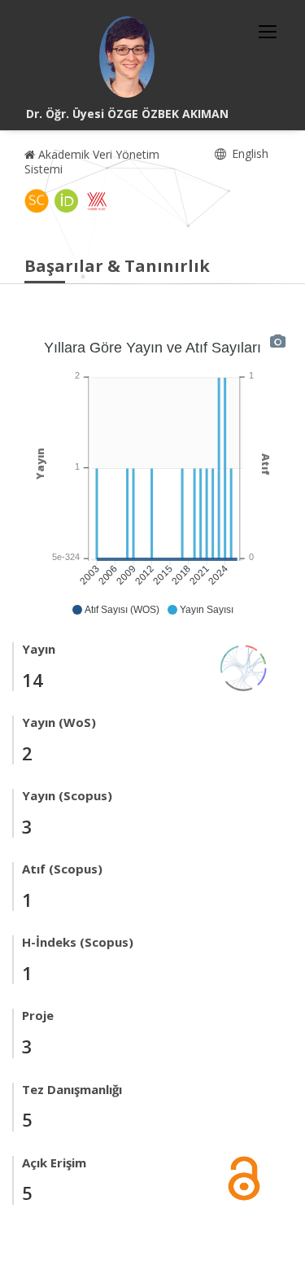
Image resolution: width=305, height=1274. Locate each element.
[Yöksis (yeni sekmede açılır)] (97, 201)
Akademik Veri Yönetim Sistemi (91, 162)
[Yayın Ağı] (244, 666)
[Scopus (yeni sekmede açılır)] (36, 201)
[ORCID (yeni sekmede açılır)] (67, 201)
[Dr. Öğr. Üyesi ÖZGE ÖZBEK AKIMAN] (126, 57)
